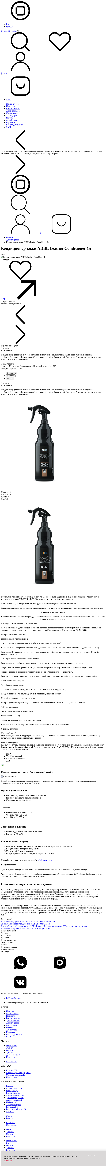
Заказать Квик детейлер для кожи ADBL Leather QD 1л (25, 924)
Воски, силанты (13, 108)
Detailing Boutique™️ (10, 31)
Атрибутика (11, 120)
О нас (8, 1129)
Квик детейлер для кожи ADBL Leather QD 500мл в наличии (28, 921)
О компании (11, 1045)
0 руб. (8, 99)
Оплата (10, 378)
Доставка (10, 376)
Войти (4, 73)
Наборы (9, 118)
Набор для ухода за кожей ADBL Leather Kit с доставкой (26, 928)
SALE (9, 127)
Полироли (10, 106)
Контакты (10, 1057)
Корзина (10, 1123)
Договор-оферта (13, 1055)
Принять (91, 1155)
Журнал (9, 24)
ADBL (4, 299)
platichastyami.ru (45, 860)
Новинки (10, 1011)
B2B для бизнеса (13, 998)
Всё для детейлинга (15, 125)
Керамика (10, 122)
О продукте (11, 373)
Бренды (9, 26)
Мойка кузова (12, 104)
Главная (9, 237)
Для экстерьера (13, 111)
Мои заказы (11, 1061)
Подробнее (8, 1160)
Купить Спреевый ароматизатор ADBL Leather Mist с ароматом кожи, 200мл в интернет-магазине (44, 926)
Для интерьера (12, 113)
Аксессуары (11, 115)
